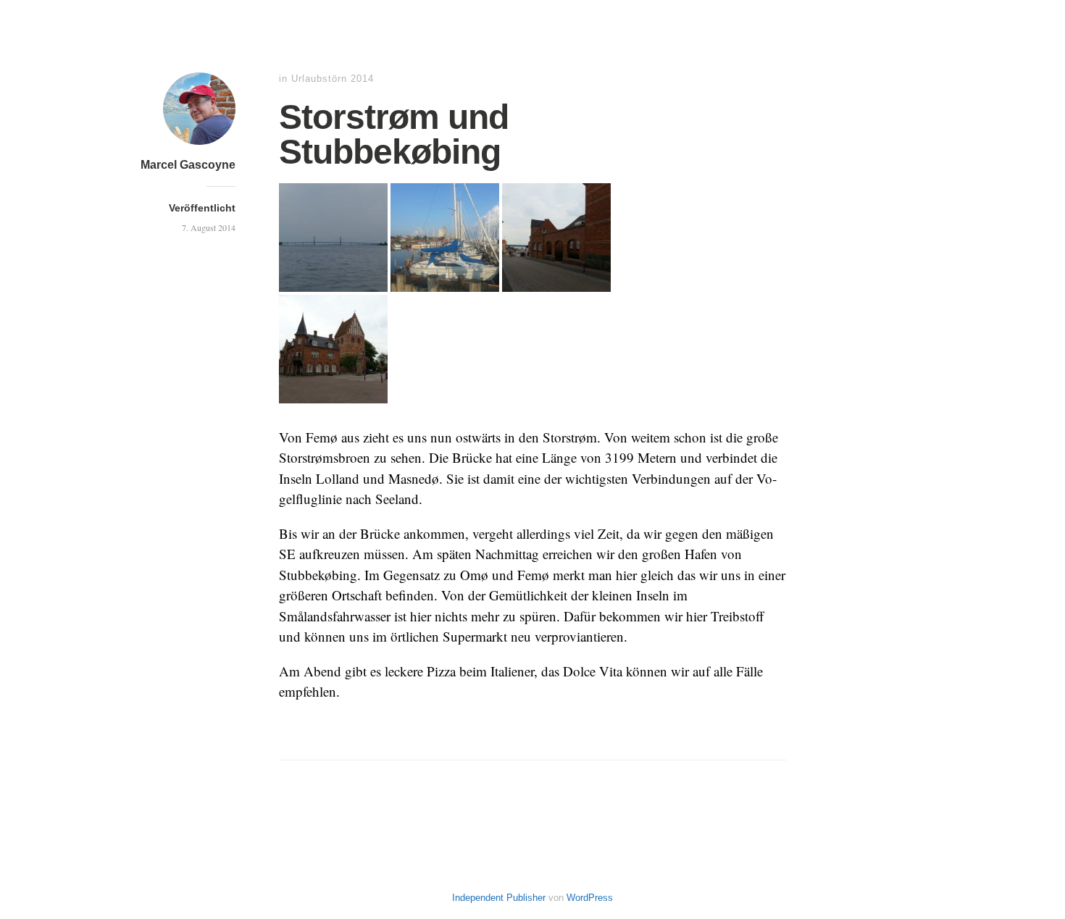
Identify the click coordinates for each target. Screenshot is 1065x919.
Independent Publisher (499, 897)
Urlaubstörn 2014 (332, 78)
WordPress (590, 897)
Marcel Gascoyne (188, 165)
